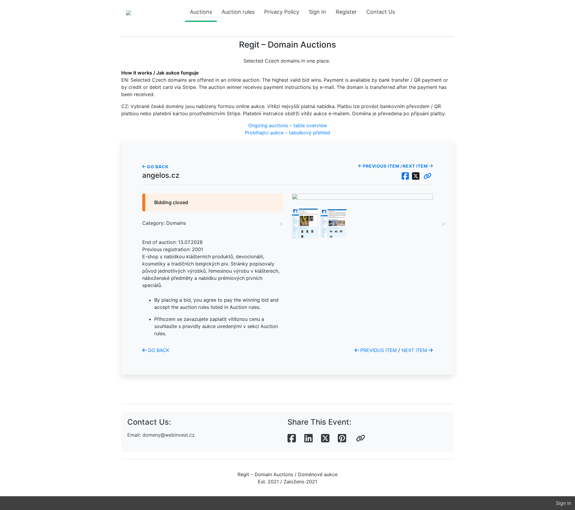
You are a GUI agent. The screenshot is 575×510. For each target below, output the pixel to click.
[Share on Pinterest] (342, 438)
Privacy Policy (281, 12)
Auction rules (238, 12)
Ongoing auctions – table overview (287, 125)
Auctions (201, 12)
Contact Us (380, 12)
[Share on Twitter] (325, 438)
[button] (427, 176)
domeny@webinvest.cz (168, 435)
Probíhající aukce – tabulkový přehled (287, 133)
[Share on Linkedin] (308, 438)
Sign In (317, 12)
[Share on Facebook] (292, 438)
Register (346, 12)
